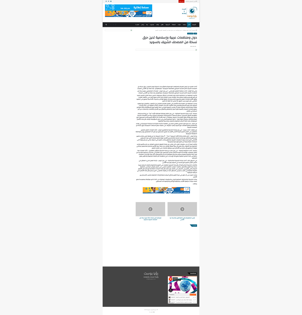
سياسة (184, 24)
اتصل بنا (137, 24)
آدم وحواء (168, 24)
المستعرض (190, 33)
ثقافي (162, 24)
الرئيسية (194, 24)
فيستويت (152, 24)
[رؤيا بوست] (189, 13)
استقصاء (174, 24)
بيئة (147, 24)
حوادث (179, 24)
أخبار (189, 24)
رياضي (142, 24)
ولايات (157, 24)
